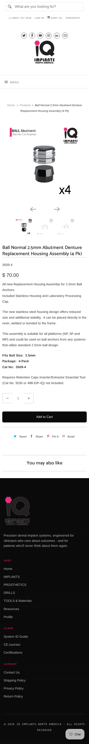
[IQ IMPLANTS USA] (45, 53)
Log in (39, 18)
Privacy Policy (14, 688)
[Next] (56, 209)
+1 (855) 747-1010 (19, 18)
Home (8, 569)
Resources (11, 609)
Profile (8, 617)
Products (25, 105)
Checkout (73, 18)
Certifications (13, 652)
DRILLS (9, 593)
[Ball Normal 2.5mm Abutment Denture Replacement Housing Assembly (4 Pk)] (44, 163)
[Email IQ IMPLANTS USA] (65, 35)
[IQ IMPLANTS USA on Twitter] (24, 35)
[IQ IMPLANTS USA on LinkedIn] (57, 35)
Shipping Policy (15, 680)
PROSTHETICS (15, 585)
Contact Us (12, 672)
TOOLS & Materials (18, 601)
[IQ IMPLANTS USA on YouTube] (40, 35)
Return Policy (13, 696)
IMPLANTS (12, 577)
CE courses (12, 644)
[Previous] (33, 209)
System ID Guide (16, 636)
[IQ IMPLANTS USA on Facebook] (32, 35)
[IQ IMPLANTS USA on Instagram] (49, 35)
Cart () (56, 18)
